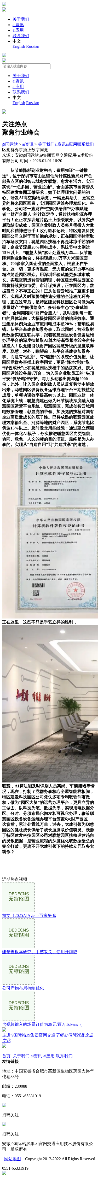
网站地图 (12, 1159)
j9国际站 (10, 144)
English (19, 46)
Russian (32, 46)
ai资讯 (18, 24)
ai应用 (18, 30)
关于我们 (21, 19)
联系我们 (21, 35)
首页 (6, 1056)
